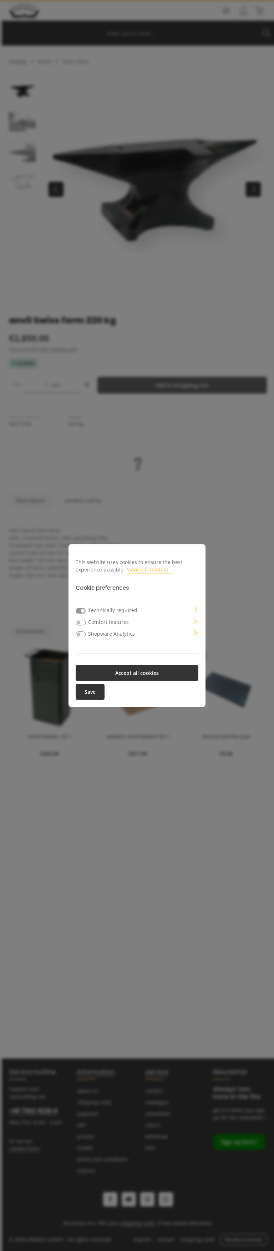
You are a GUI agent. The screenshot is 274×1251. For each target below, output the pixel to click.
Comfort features (108, 622)
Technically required (112, 610)
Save (90, 691)
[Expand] (196, 608)
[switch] (81, 622)
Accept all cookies (137, 673)
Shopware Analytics (111, 633)
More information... (149, 569)
